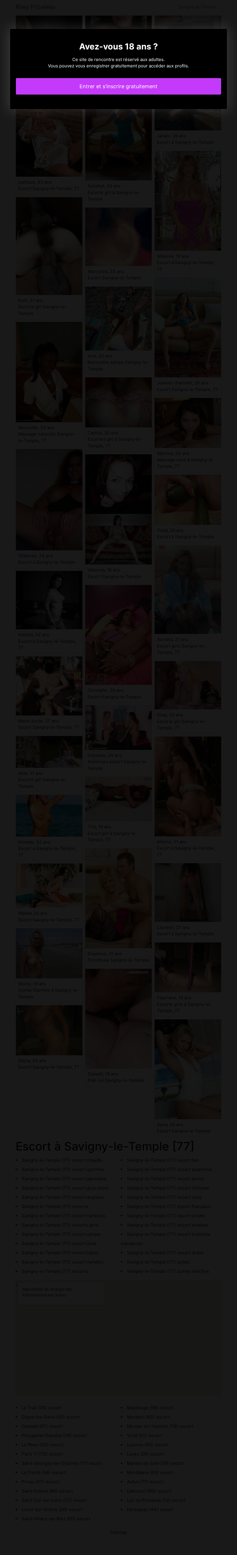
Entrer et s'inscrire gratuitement (118, 86)
